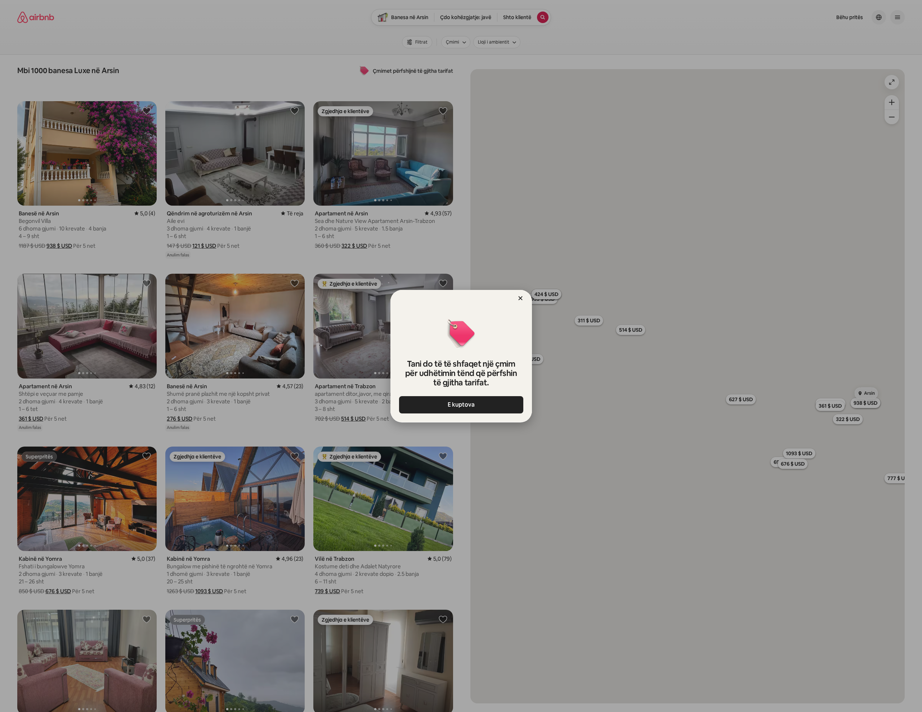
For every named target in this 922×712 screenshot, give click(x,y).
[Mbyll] (520, 298)
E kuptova (461, 404)
